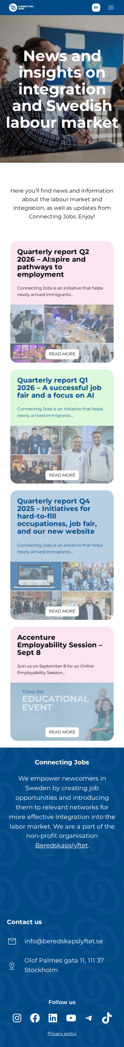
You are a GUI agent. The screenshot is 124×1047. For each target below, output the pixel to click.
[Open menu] (111, 7)
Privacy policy (62, 1033)
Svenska (96, 7)
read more (64, 355)
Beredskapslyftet (61, 845)
